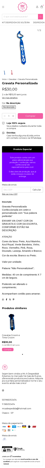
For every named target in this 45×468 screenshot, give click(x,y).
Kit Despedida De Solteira (16, 22)
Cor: (11, 103)
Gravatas (12, 79)
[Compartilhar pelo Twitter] (10, 299)
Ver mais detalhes (10, 98)
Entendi (6, 464)
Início (4, 79)
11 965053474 (8, 404)
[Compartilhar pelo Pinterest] (13, 299)
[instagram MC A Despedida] (3, 390)
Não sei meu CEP (10, 194)
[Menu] (3, 7)
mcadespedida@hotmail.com (16, 408)
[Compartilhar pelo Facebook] (7, 299)
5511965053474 (9, 400)
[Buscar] (40, 16)
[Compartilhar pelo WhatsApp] (3, 299)
